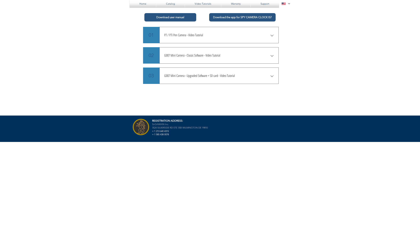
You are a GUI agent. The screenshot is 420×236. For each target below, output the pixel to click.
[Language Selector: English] (285, 3)
